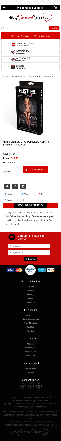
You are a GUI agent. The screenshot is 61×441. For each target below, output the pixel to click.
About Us (15, 36)
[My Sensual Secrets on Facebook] (15, 186)
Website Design (21, 406)
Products (30, 290)
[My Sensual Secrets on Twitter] (7, 186)
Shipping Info (44, 36)
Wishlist (30, 327)
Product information (30, 205)
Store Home (30, 286)
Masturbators (30, 368)
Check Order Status (30, 319)
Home (5, 76)
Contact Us (25, 36)
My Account (30, 315)
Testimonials (30, 355)
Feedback (31, 298)
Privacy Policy (30, 347)
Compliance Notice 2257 (23, 400)
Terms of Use (30, 351)
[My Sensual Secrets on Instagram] (23, 186)
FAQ (34, 36)
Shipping (30, 294)
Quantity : (7, 171)
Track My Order (30, 323)
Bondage (30, 372)
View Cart (30, 331)
